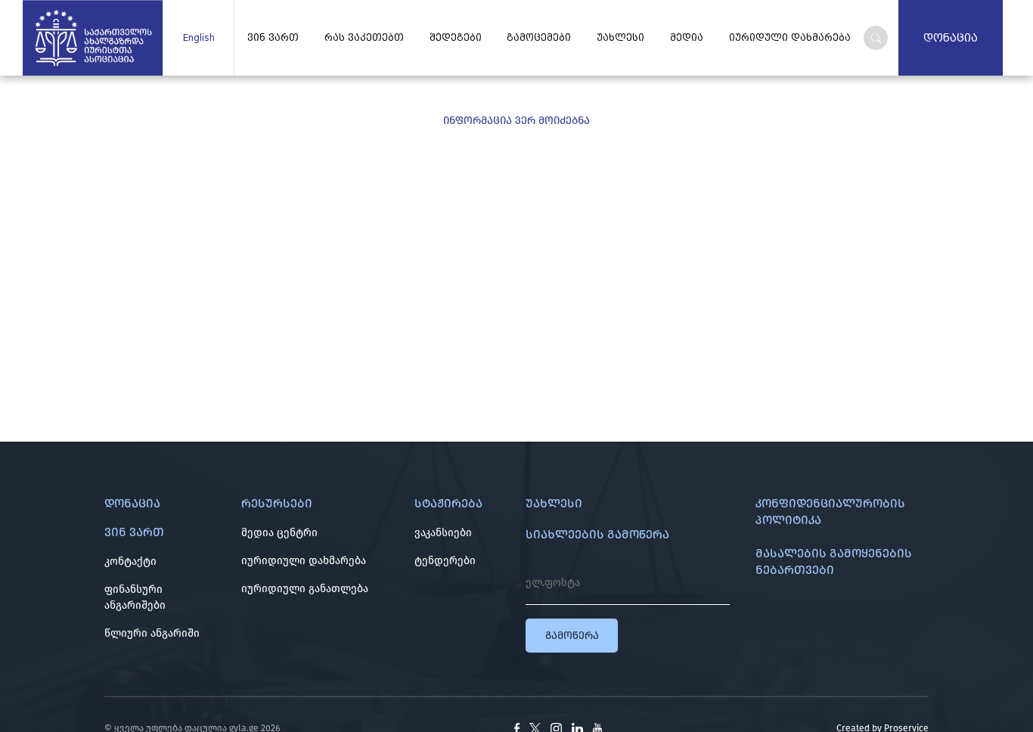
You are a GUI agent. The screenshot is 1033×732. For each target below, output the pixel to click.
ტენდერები (445, 560)
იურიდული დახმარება (790, 38)
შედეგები (456, 38)
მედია (686, 38)
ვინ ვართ (273, 38)
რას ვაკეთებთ (364, 38)
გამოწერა (572, 635)
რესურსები (276, 503)
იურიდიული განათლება (304, 588)
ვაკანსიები (443, 532)
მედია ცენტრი (279, 532)
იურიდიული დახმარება (303, 560)
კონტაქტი (130, 561)
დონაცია (950, 38)
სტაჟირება (448, 503)
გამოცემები (539, 38)
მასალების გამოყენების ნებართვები (833, 561)
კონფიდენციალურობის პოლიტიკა (830, 511)
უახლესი (620, 38)
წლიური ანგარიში (152, 633)
